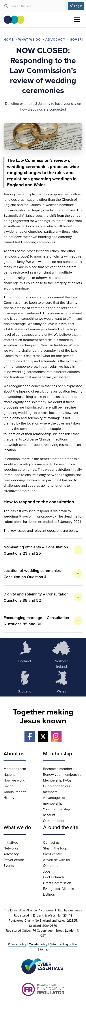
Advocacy (55, 39)
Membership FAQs (57, 780)
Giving (8, 786)
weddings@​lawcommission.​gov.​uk (30, 516)
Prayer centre (14, 859)
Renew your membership (62, 774)
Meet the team (15, 768)
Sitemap (43, 949)
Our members (53, 820)
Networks (11, 848)
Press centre (52, 853)
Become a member (57, 768)
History (9, 797)
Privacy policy (17, 944)
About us (14, 753)
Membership (57, 753)
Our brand (50, 865)
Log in (78, 6)
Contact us (51, 842)
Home (9, 39)
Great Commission (57, 882)
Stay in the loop (55, 848)
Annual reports (15, 791)
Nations (9, 774)
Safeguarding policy (63, 944)
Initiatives (11, 842)
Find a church (53, 877)
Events (9, 865)
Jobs (46, 871)
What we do (29, 39)
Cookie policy (38, 944)
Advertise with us (56, 859)
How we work (14, 780)
